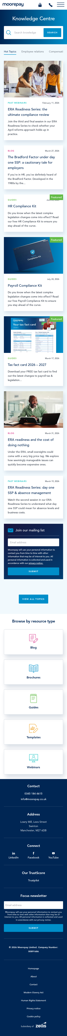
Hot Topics (10, 51)
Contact (33, 984)
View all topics (33, 598)
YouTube (53, 857)
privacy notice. (36, 563)
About (34, 976)
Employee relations (32, 51)
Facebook (33, 857)
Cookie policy (33, 1016)
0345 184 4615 (33, 793)
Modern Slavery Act (33, 992)
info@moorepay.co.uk (33, 799)
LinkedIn (14, 857)
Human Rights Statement (33, 1000)
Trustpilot (33, 880)
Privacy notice (34, 1008)
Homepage (33, 968)
